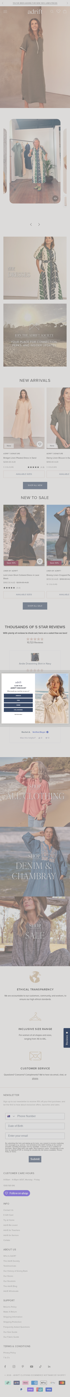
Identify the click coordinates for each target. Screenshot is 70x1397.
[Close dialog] (67, 675)
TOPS (18, 700)
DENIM (18, 705)
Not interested (18, 714)
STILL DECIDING (18, 710)
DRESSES (18, 696)
